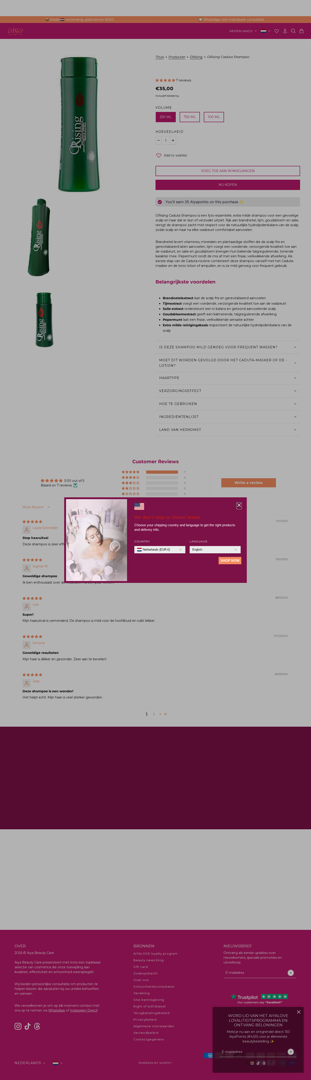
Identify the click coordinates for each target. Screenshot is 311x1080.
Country (142, 541)
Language (199, 541)
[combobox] (153, 549)
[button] (239, 506)
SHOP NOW (230, 560)
